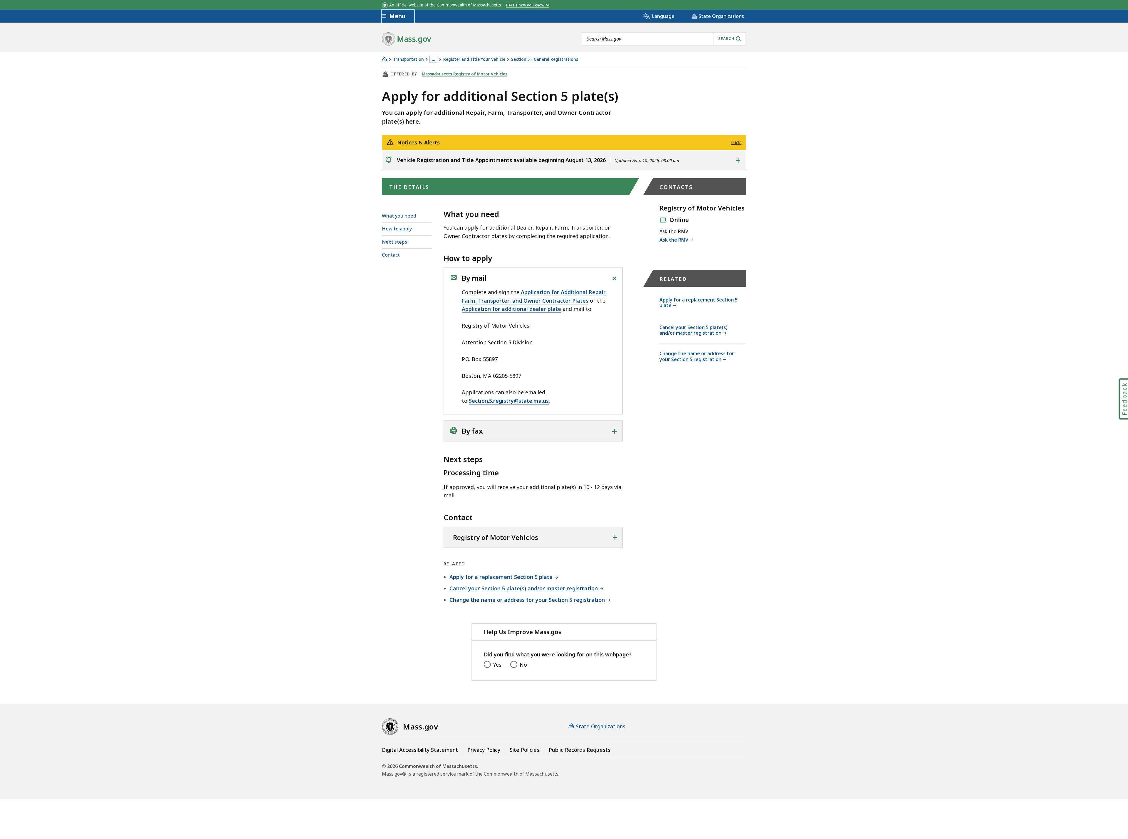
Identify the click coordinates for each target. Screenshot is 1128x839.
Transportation (408, 59)
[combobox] (664, 39)
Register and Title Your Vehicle (474, 59)
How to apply (397, 228)
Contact (391, 255)
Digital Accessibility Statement (420, 749)
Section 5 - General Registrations (544, 59)
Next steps (394, 242)
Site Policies (524, 749)
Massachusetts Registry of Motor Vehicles (464, 74)
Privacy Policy (483, 749)
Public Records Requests (579, 749)
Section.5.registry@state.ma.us (509, 400)
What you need (399, 216)
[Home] (384, 59)
